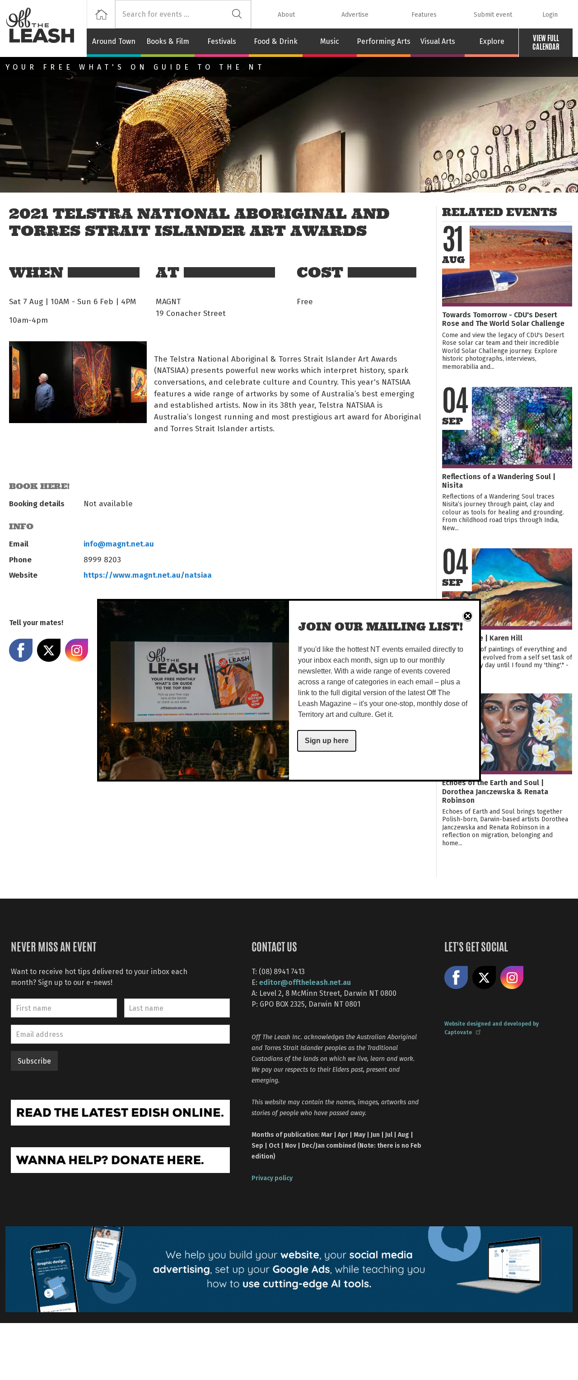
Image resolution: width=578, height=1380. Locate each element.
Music (329, 41)
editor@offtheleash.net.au (305, 982)
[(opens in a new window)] (120, 1111)
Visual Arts (437, 41)
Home (101, 14)
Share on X (49, 650)
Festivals (221, 41)
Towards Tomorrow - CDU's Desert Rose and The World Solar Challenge (503, 319)
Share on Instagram (77, 650)
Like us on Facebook (456, 977)
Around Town (113, 41)
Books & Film (167, 41)
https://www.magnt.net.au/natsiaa (148, 574)
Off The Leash (46, 28)
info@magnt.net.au (119, 543)
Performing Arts (383, 41)
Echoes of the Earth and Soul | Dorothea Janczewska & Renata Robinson (495, 791)
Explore (491, 41)
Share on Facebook (21, 650)
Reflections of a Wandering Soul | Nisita (498, 480)
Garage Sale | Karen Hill (482, 637)
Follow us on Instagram (512, 977)
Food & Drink (276, 41)
